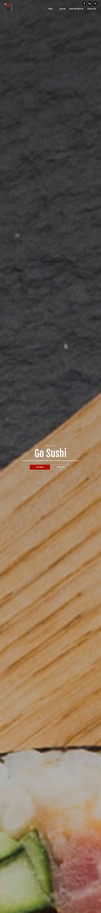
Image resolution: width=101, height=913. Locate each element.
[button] (84, 3)
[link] (49, 8)
